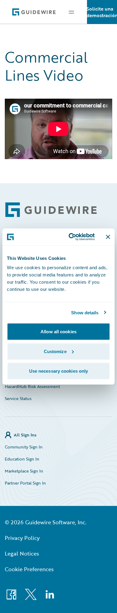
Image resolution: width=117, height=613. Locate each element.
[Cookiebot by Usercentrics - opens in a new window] (71, 237)
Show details (84, 312)
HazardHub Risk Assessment (32, 386)
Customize (55, 351)
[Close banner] (108, 237)
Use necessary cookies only (58, 371)
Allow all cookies (58, 331)
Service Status (18, 398)
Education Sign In (22, 459)
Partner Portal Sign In (25, 483)
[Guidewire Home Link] (51, 209)
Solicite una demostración (102, 12)
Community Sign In (24, 447)
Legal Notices (22, 553)
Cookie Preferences (29, 569)
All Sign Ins (25, 435)
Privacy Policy (22, 538)
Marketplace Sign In (24, 471)
